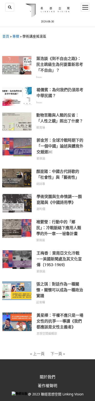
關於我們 (47, 376)
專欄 (15, 36)
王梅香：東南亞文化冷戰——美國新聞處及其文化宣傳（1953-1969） (59, 259)
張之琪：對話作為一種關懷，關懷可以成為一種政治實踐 (59, 290)
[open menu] (85, 7)
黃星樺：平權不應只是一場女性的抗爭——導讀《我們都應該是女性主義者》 (60, 321)
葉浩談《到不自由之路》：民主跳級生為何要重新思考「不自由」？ (59, 64)
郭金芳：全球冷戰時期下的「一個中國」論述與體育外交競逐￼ (60, 146)
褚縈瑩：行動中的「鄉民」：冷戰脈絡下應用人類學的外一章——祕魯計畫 (58, 228)
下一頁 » (57, 353)
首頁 (5, 36)
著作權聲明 (47, 385)
